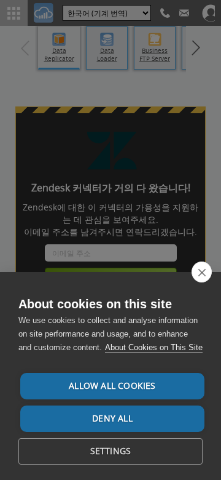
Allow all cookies (112, 385)
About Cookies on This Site (154, 347)
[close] (202, 272)
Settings (110, 451)
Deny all (112, 418)
